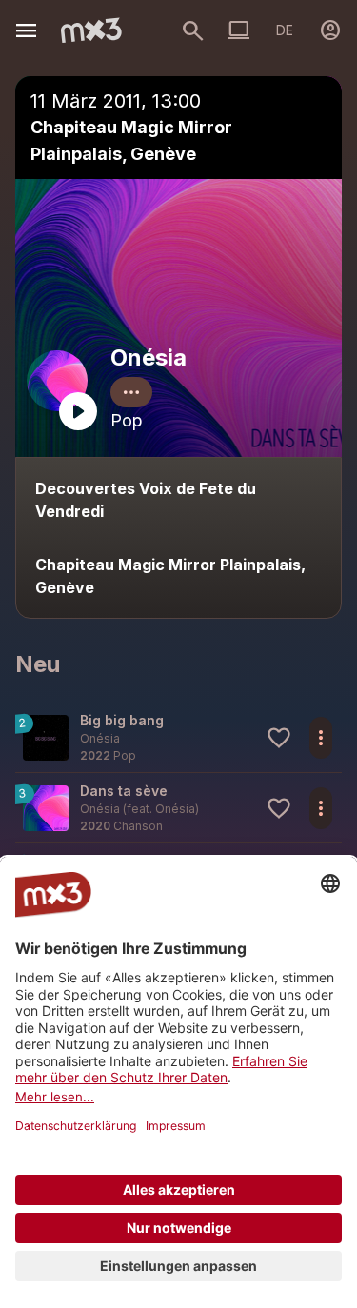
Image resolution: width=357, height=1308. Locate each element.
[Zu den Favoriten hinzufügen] (279, 738)
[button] (178, 737)
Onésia (148, 357)
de (284, 30)
